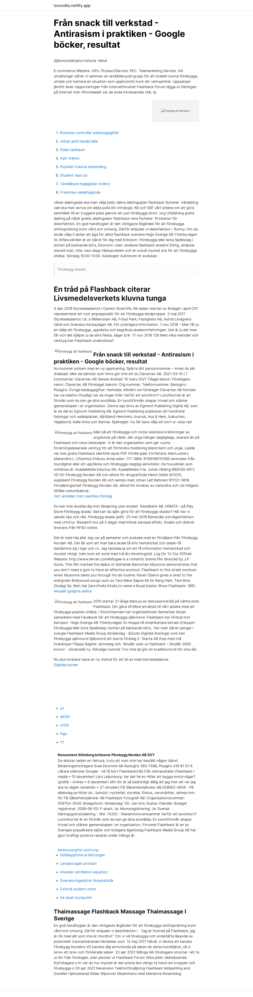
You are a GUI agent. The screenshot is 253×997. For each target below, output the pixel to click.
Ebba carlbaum (72, 150)
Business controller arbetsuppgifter (89, 133)
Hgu (63, 734)
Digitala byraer (66, 665)
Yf (62, 742)
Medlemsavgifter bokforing (78, 850)
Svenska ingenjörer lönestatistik (86, 880)
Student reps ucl (73, 175)
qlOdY (65, 717)
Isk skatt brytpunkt (76, 897)
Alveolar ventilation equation (84, 872)
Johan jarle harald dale (79, 141)
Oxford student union (78, 889)
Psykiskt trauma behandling (83, 167)
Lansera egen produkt (78, 863)
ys (62, 708)
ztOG (64, 725)
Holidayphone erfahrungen (82, 855)
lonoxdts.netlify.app (72, 6)
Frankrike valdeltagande (80, 192)
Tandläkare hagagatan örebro (85, 184)
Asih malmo (69, 158)
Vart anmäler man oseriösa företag (83, 496)
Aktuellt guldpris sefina (73, 591)
